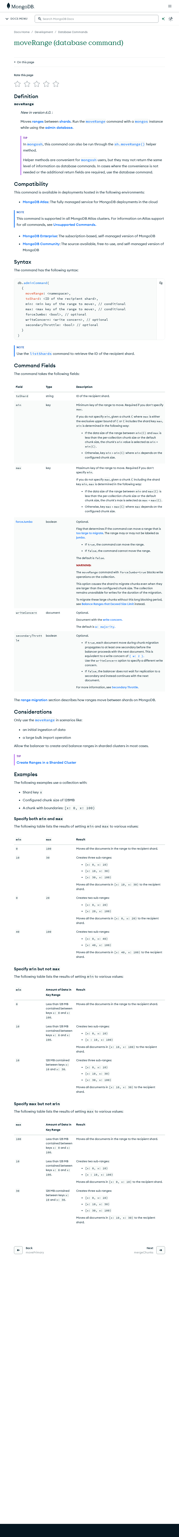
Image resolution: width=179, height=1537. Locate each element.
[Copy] (161, 283)
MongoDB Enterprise (40, 236)
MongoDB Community (41, 244)
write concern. (112, 619)
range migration (34, 700)
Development (44, 32)
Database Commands (73, 32)
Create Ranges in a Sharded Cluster (46, 762)
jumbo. (80, 537)
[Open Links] (170, 6)
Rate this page (23, 75)
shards (65, 121)
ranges (38, 121)
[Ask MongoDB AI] (163, 19)
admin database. (59, 127)
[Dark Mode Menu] (171, 19)
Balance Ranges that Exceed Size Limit (108, 604)
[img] (17, 83)
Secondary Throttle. (125, 687)
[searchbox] (96, 19)
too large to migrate (89, 533)
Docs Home (22, 32)
